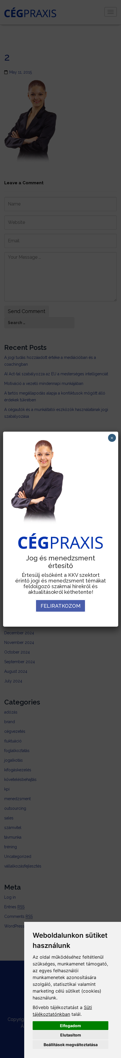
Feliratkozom (60, 606)
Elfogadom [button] (70, 1025)
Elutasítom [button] (70, 1035)
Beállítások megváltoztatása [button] (71, 1044)
